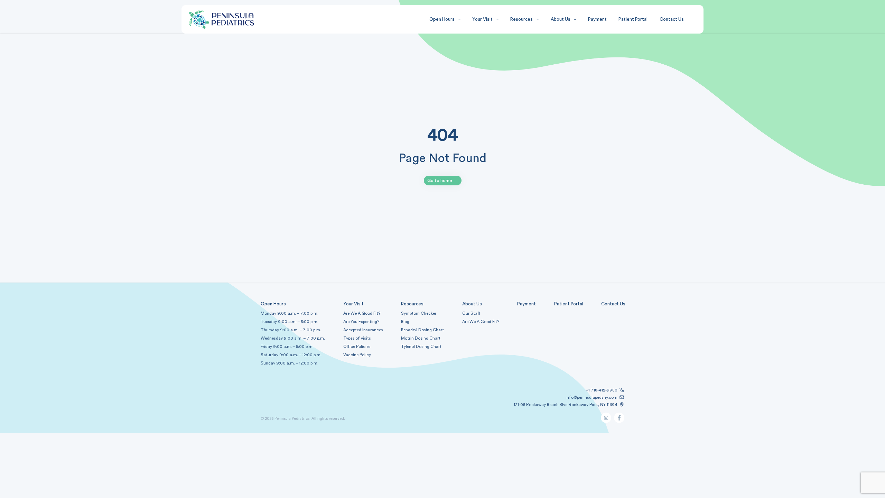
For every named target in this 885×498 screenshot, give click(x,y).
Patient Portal (633, 19)
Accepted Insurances (363, 330)
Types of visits (357, 338)
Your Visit (482, 19)
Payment (597, 19)
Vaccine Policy (357, 355)
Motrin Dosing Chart (420, 338)
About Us (560, 19)
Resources (521, 19)
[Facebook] (619, 421)
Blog (405, 322)
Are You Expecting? (361, 322)
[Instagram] (606, 421)
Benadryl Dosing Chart (422, 330)
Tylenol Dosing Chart (421, 346)
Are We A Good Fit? (480, 322)
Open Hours (442, 19)
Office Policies (357, 346)
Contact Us (672, 19)
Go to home (439, 180)
